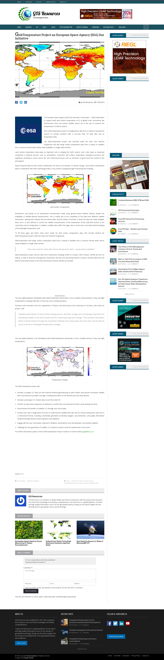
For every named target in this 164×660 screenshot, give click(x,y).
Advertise (29, 2)
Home (19, 27)
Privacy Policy (135, 656)
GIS (37, 27)
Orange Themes (28, 658)
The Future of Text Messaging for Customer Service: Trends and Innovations (131, 249)
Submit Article (50, 2)
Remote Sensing (82, 27)
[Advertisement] (41, 111)
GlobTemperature (71, 483)
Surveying (95, 27)
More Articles (129, 294)
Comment (27, 568)
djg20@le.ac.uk (87, 432)
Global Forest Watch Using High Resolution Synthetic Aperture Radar (58, 543)
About (19, 2)
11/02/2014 (100, 102)
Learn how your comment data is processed (60, 597)
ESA (22, 474)
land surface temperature (88, 483)
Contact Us (145, 656)
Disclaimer (126, 656)
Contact (39, 2)
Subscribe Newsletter (116, 636)
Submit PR (63, 2)
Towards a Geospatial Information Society (86, 630)
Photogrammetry (66, 27)
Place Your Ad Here (139, 35)
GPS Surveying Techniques (128, 210)
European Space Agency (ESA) (82, 481)
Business (29, 27)
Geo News (117, 656)
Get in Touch (21, 643)
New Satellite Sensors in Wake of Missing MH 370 (90, 542)
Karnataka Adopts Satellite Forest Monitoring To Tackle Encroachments (28, 543)
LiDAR (53, 27)
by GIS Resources (86, 102)
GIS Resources (35, 496)
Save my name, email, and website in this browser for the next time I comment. (54, 588)
